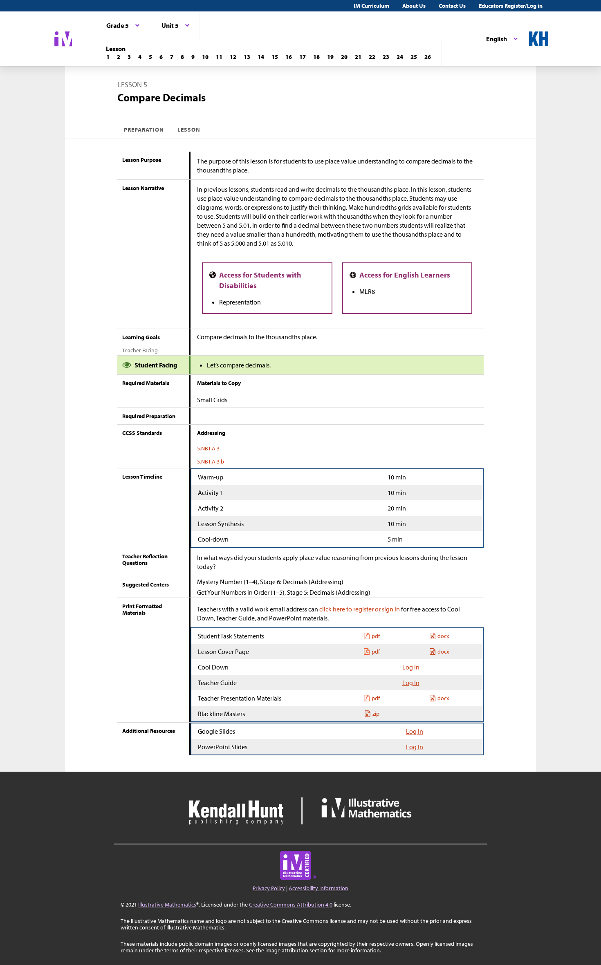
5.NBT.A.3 (208, 448)
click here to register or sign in (359, 609)
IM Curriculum (371, 5)
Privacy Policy (269, 888)
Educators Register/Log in (511, 5)
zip (375, 713)
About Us (414, 5)
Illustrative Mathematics (167, 904)
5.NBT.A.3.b (210, 461)
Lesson (188, 129)
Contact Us (452, 5)
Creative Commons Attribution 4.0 (290, 904)
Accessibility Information (318, 888)
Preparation (144, 129)
